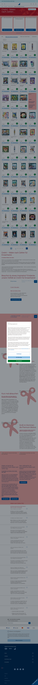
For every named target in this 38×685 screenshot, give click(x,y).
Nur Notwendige (19, 357)
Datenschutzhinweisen (24, 348)
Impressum (12, 349)
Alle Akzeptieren (19, 360)
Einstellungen (19, 353)
